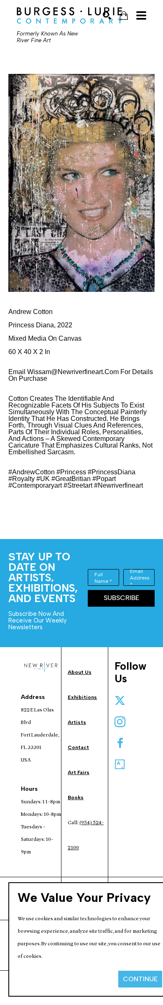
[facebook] (120, 743)
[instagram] (120, 721)
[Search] (107, 15)
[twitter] (120, 700)
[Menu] (141, 15)
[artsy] (120, 764)
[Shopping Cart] (124, 15)
